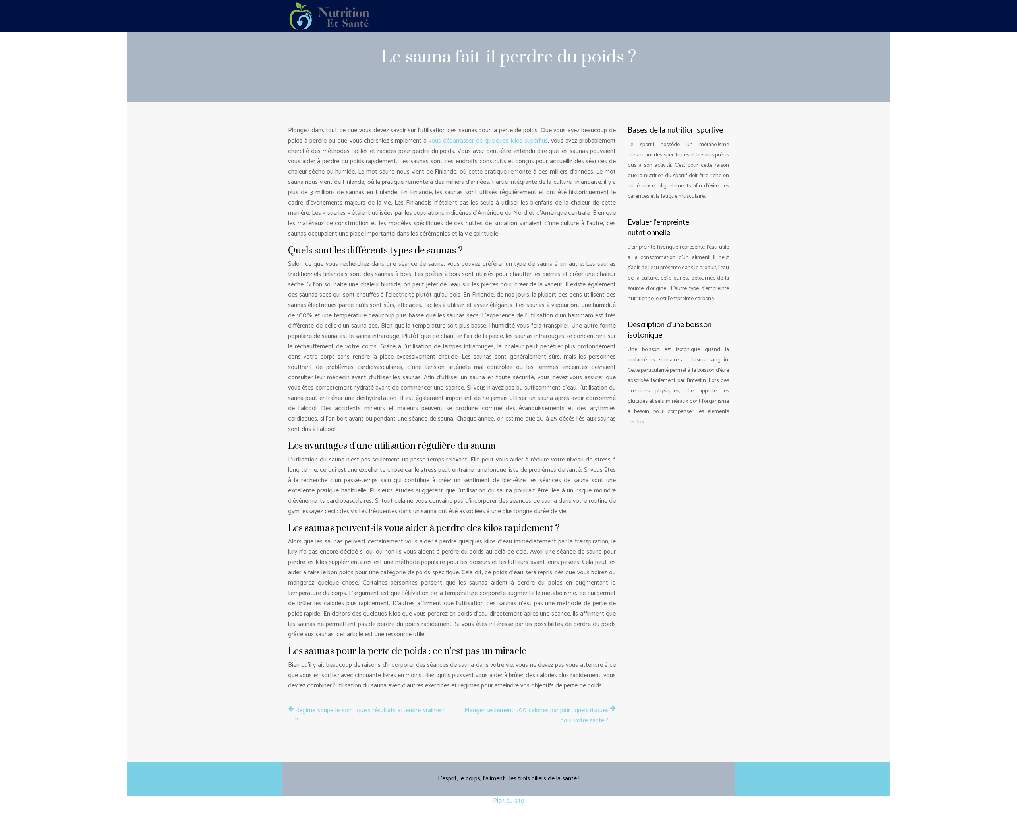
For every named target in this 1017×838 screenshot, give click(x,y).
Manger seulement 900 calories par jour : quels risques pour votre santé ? (536, 715)
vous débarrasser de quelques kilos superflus (488, 140)
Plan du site (508, 801)
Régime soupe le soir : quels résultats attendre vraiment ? (370, 715)
